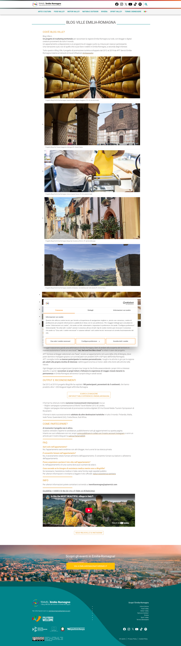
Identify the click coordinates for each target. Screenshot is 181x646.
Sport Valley (116, 12)
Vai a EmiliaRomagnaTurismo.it (90, 566)
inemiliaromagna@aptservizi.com (59, 611)
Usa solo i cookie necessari (60, 341)
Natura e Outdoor (90, 12)
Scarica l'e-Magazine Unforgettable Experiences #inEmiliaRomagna (89, 395)
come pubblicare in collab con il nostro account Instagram (101, 433)
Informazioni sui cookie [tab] (122, 310)
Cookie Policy (143, 639)
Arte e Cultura (44, 12)
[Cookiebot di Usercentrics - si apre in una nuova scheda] (126, 303)
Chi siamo (122, 639)
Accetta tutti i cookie (120, 341)
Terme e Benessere (133, 12)
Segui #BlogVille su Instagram (88, 533)
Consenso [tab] (59, 310)
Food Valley (59, 12)
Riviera (104, 12)
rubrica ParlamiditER (76, 436)
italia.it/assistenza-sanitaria (104, 474)
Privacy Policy (132, 639)
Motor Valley (73, 12)
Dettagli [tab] (90, 310)
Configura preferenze (89, 341)
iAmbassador (87, 53)
